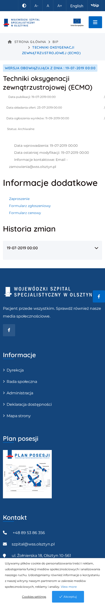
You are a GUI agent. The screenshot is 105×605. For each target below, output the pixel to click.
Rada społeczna (22, 381)
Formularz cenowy (25, 213)
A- (36, 5)
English (76, 5)
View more (69, 586)
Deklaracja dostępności (29, 404)
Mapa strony (19, 416)
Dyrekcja (15, 370)
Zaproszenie (19, 199)
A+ (59, 5)
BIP (55, 42)
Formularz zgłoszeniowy (30, 206)
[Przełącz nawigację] (95, 22)
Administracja (20, 393)
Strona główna (30, 42)
